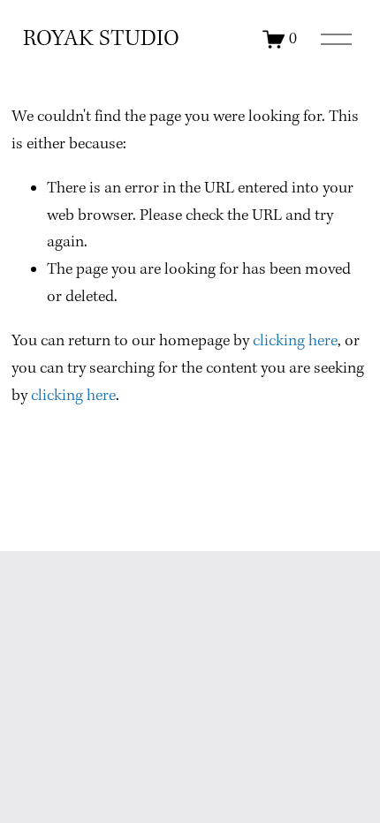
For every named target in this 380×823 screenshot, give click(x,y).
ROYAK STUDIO (101, 39)
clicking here (295, 341)
